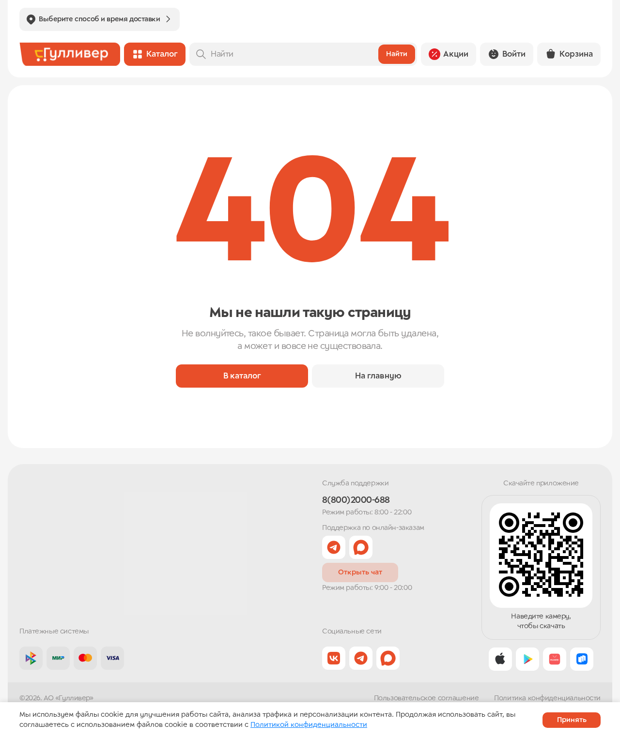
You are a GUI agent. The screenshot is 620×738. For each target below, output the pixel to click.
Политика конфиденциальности (547, 698)
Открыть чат (360, 572)
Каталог (162, 54)
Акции (455, 54)
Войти (514, 54)
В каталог (242, 376)
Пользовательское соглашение (426, 698)
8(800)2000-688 (355, 500)
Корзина (576, 54)
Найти (396, 54)
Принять (572, 720)
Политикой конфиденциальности (308, 725)
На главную (378, 376)
